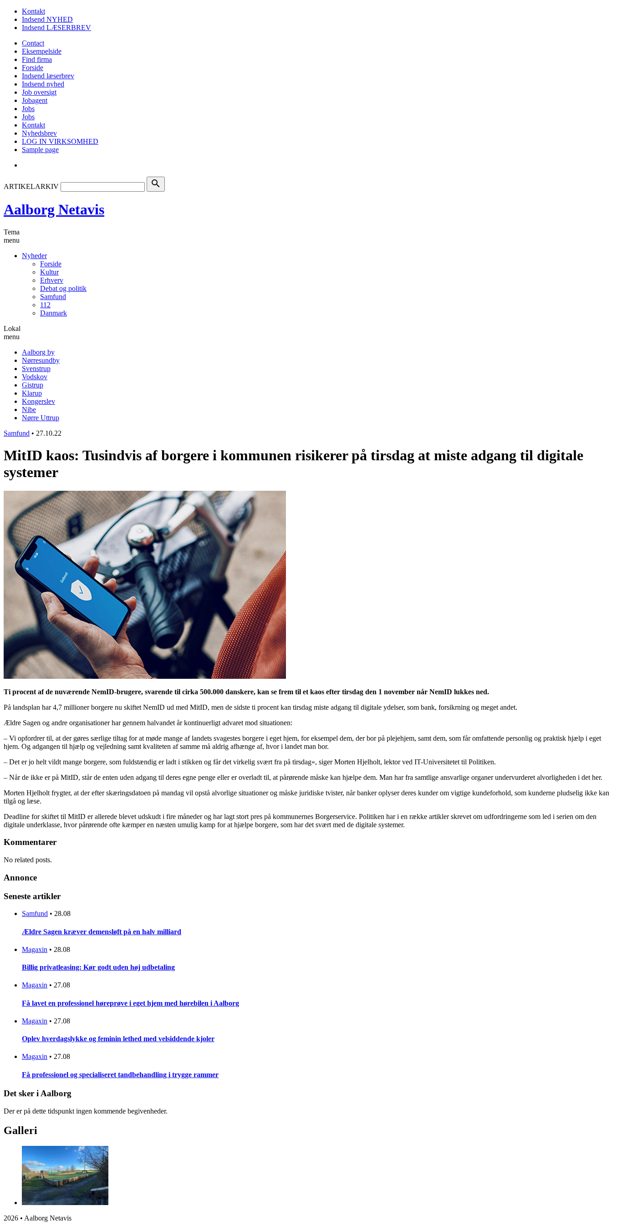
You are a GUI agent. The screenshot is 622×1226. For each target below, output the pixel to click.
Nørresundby (41, 360)
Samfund (53, 296)
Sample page (40, 149)
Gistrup (32, 385)
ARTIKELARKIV (31, 186)
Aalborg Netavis (54, 209)
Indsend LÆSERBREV (56, 27)
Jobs (28, 108)
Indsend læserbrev (48, 76)
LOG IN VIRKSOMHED (60, 141)
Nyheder (34, 255)
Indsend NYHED (47, 19)
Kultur (49, 272)
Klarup (32, 393)
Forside (32, 67)
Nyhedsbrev (39, 133)
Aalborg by (38, 352)
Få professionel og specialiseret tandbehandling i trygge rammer (120, 1074)
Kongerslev (38, 401)
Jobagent (34, 100)
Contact (33, 43)
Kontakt (33, 11)
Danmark (53, 313)
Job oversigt (39, 92)
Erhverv (51, 280)
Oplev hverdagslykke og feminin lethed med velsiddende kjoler (118, 1039)
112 (45, 305)
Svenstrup (36, 368)
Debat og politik (63, 288)
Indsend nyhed (43, 84)
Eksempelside (41, 51)
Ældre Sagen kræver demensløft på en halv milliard (101, 932)
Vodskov (34, 377)
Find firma (37, 59)
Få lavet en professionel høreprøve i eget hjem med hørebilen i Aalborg (130, 1003)
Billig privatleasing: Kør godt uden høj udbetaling (98, 967)
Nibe (29, 409)
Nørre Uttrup (40, 418)
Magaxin (34, 949)
